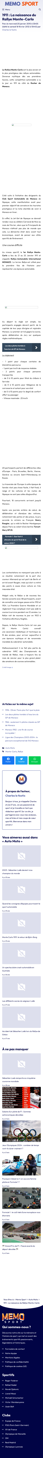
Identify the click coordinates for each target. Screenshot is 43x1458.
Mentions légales (12, 1357)
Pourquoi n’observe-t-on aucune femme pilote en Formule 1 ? (19, 1180)
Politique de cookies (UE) (16, 1366)
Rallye (20, 751)
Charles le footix (15, 795)
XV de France (11, 1429)
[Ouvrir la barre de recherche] (40, 9)
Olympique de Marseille (15, 1434)
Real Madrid (10, 1442)
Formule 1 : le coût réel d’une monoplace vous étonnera (21, 1214)
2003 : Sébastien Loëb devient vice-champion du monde (17, 872)
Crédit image (6, 667)
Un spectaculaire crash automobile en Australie (18, 969)
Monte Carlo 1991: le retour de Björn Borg (19, 937)
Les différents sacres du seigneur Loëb (18, 1001)
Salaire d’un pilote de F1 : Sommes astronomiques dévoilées (16, 1113)
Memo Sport (21, 1299)
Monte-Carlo (11, 751)
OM (6, 1438)
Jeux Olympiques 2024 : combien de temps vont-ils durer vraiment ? (20, 1147)
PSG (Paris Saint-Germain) (17, 1425)
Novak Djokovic (12, 1389)
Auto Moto (10, 748)
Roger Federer (11, 1380)
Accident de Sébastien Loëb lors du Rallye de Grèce (21, 1033)
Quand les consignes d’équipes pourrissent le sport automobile (21, 905)
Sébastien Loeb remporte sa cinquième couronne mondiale (18, 1080)
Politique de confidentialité (17, 1362)
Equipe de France (13, 1421)
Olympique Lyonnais (14, 1447)
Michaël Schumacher (14, 1398)
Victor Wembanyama (14, 1402)
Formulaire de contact (15, 1349)
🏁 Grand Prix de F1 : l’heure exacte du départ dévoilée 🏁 (18, 1247)
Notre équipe (11, 1353)
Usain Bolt (9, 1406)
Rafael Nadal (10, 1385)
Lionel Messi (10, 1393)
